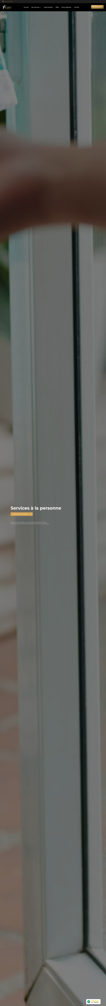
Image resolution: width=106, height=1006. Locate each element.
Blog (57, 7)
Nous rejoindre (66, 7)
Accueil (26, 7)
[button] (93, 1001)
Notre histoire (48, 7)
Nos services (35, 7)
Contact (76, 7)
